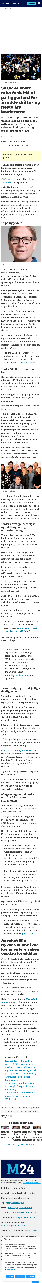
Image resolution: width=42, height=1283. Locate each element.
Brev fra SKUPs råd (22, 362)
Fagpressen (32, 1230)
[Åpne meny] (39, 3)
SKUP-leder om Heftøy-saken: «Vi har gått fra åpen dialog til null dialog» (19, 1086)
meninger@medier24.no (20, 1207)
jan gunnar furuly (29, 1111)
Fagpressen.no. (11, 1269)
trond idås (7, 1108)
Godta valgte (20, 1276)
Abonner (31, 3)
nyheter (26, 1108)
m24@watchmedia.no (24, 1217)
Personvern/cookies (32, 1183)
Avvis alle (10, 1276)
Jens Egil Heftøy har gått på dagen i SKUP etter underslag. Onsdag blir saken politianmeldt (20, 1064)
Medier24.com (22, 675)
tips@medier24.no (15, 1203)
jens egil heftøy (10, 1111)
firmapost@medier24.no (13, 1225)
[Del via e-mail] (11, 1116)
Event (23, 3)
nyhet (36, 1108)
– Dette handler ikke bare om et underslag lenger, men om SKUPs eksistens (20, 1096)
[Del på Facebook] (3, 1116)
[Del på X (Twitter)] (7, 1116)
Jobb (7, 3)
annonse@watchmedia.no (23, 1212)
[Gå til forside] (3, 3)
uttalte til (17, 750)
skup (17, 1108)
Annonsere (15, 3)
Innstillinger (35, 1281)
